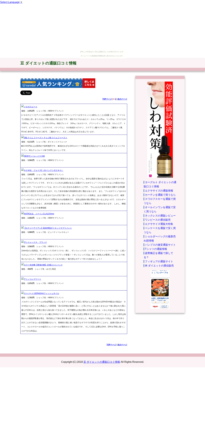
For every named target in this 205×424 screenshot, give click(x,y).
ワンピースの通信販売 (158, 219)
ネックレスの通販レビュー (160, 215)
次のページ (122, 99)
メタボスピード (30, 107)
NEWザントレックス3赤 (34, 156)
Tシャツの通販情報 (156, 249)
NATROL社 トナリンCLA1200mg (39, 214)
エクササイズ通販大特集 (159, 224)
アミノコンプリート (32, 279)
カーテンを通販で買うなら (160, 194)
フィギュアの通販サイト (159, 261)
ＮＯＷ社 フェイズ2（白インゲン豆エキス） (43, 170)
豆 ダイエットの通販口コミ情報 (48, 63)
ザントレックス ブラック (35, 242)
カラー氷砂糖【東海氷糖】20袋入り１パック (43, 265)
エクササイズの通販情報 (159, 190)
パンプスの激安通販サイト (160, 244)
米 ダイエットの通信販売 (159, 265)
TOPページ (107, 99)
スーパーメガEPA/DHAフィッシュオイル (41, 293)
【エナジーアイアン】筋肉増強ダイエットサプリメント (48, 228)
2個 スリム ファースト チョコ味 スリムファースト (45, 138)
